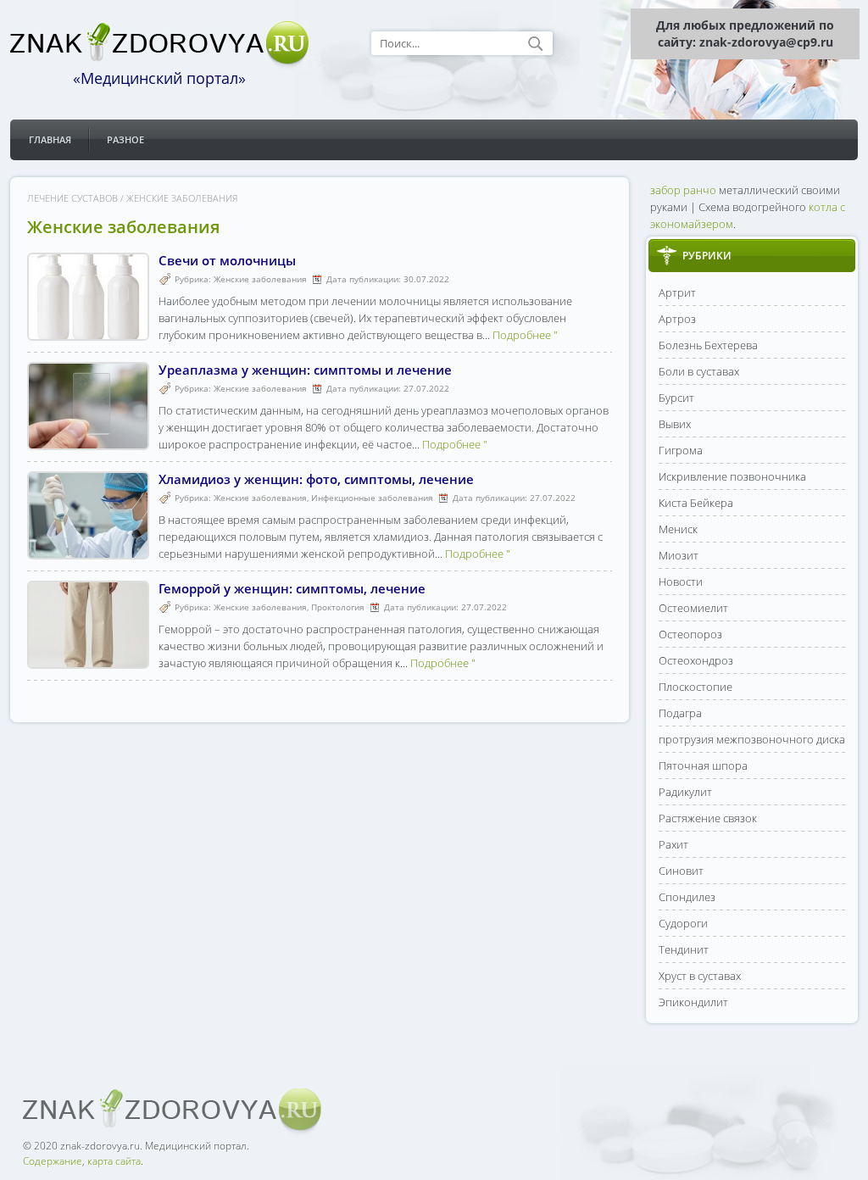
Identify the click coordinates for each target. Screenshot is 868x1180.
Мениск (678, 529)
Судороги (683, 923)
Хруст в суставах (700, 975)
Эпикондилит (693, 1002)
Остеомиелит (693, 607)
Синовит (681, 870)
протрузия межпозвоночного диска (752, 739)
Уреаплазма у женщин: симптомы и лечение (305, 369)
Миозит (678, 555)
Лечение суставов (72, 198)
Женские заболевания (260, 279)
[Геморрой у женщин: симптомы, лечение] (88, 660)
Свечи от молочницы (227, 260)
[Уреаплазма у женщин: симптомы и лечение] (88, 441)
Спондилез (687, 896)
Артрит (677, 292)
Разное (125, 139)
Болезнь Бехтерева (708, 345)
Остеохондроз (696, 660)
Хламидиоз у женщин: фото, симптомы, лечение (316, 478)
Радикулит (685, 791)
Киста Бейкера (696, 502)
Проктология (337, 607)
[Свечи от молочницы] (88, 332)
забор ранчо (683, 190)
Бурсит (676, 397)
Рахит (673, 844)
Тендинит (684, 949)
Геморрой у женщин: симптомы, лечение (292, 588)
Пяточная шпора (703, 765)
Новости (681, 581)
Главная (50, 139)
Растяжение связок (708, 818)
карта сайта (114, 1161)
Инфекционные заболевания (372, 498)
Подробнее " (525, 334)
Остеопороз (690, 634)
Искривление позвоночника (732, 476)
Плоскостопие (695, 686)
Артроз (677, 318)
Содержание (52, 1161)
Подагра (680, 713)
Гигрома (681, 450)
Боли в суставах (699, 371)
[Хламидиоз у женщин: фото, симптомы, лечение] (88, 551)
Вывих (675, 423)
